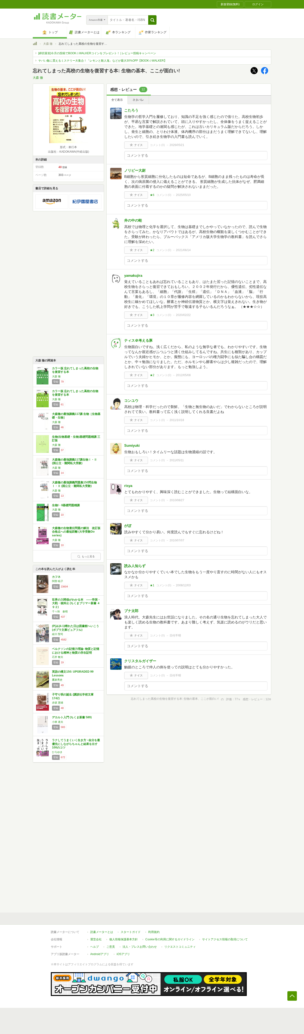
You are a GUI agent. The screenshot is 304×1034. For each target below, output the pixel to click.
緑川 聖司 (57, 634)
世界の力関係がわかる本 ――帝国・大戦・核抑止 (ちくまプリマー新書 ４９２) (76, 603)
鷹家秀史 (57, 679)
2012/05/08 (183, 375)
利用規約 (154, 932)
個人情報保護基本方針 (123, 939)
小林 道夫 (57, 721)
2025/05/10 (183, 195)
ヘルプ (94, 946)
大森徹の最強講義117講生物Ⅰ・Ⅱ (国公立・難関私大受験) (74, 461)
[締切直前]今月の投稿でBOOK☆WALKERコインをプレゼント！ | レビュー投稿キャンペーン (97, 53)
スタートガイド (131, 932)
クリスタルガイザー (140, 661)
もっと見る (88, 556)
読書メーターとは (101, 932)
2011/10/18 (177, 420)
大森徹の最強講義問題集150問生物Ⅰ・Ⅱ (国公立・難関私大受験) (74, 484)
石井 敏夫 (57, 656)
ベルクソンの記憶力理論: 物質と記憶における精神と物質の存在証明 (75, 650)
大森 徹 (47, 43)
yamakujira (133, 275)
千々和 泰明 (60, 611)
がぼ (127, 526)
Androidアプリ (99, 954)
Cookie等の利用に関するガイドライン (170, 939)
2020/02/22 (183, 315)
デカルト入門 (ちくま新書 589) (72, 717)
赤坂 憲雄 (57, 702)
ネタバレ (138, 100)
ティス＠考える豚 (138, 340)
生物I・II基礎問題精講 (66, 505)
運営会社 (96, 939)
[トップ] (35, 44)
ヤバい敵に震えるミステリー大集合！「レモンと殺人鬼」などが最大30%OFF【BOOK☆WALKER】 (102, 60)
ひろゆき (57, 752)
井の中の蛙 (133, 220)
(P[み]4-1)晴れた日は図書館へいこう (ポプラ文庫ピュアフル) (75, 627)
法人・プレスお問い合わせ (140, 946)
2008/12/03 (183, 585)
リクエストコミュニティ (180, 946)
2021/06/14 (183, 250)
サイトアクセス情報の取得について (225, 939)
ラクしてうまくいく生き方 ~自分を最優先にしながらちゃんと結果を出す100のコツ (76, 743)
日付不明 (175, 635)
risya (128, 486)
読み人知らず (135, 566)
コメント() (157, 145)
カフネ (56, 576)
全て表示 (117, 100)
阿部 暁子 (57, 581)
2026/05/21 (177, 145)
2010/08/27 (177, 500)
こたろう (131, 110)
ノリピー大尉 (135, 170)
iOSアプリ (123, 954)
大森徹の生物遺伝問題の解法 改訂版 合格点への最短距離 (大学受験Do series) (77, 531)
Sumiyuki (132, 445)
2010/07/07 (177, 540)
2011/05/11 (177, 460)
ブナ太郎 (131, 611)
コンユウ (131, 400)
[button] (152, 20)
